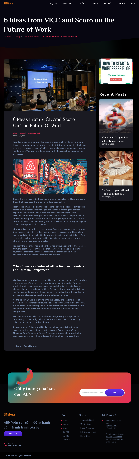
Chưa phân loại (31, 36)
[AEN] (22, 3)
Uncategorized (34, 133)
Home (8, 36)
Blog (17, 36)
